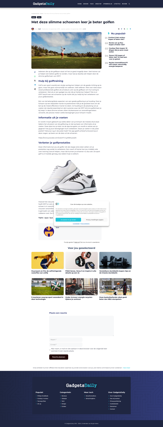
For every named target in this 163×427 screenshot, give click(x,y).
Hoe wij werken (115, 398)
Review (124, 4)
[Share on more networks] (118, 29)
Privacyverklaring (84, 223)
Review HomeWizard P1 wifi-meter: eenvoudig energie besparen (118, 64)
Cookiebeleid (76, 223)
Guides (64, 406)
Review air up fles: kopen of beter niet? (117, 44)
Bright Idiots (94, 423)
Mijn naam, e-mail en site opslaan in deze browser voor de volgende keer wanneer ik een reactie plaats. (79, 350)
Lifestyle (117, 4)
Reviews (64, 396)
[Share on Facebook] (121, 29)
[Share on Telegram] (130, 29)
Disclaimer (113, 406)
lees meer (126, 368)
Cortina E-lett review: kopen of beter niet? (116, 38)
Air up (39, 404)
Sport (41, 13)
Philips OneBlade (42, 396)
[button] (70, 243)
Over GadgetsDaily (116, 396)
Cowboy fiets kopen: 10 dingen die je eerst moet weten (118, 50)
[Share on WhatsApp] (127, 29)
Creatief (98, 4)
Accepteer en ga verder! (68, 219)
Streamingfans (90, 398)
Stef (39, 29)
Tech (91, 4)
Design (85, 4)
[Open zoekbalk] (129, 4)
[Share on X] (124, 29)
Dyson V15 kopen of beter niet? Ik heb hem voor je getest (118, 57)
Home (80, 4)
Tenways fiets (41, 401)
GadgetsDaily (35, 13)
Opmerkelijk (107, 4)
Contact (112, 409)
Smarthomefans (91, 396)
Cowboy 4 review (42, 398)
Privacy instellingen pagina (94, 219)
